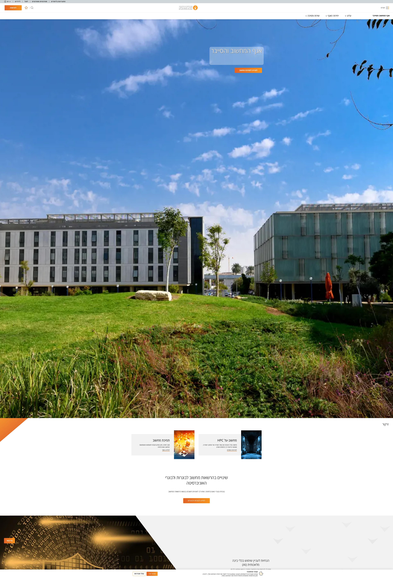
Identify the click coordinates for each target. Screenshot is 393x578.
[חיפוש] (32, 8)
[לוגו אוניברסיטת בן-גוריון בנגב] (188, 7)
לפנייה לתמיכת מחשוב (248, 70)
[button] (385, 8)
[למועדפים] (26, 8)
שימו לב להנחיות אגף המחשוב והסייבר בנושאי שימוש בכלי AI (251, 569)
